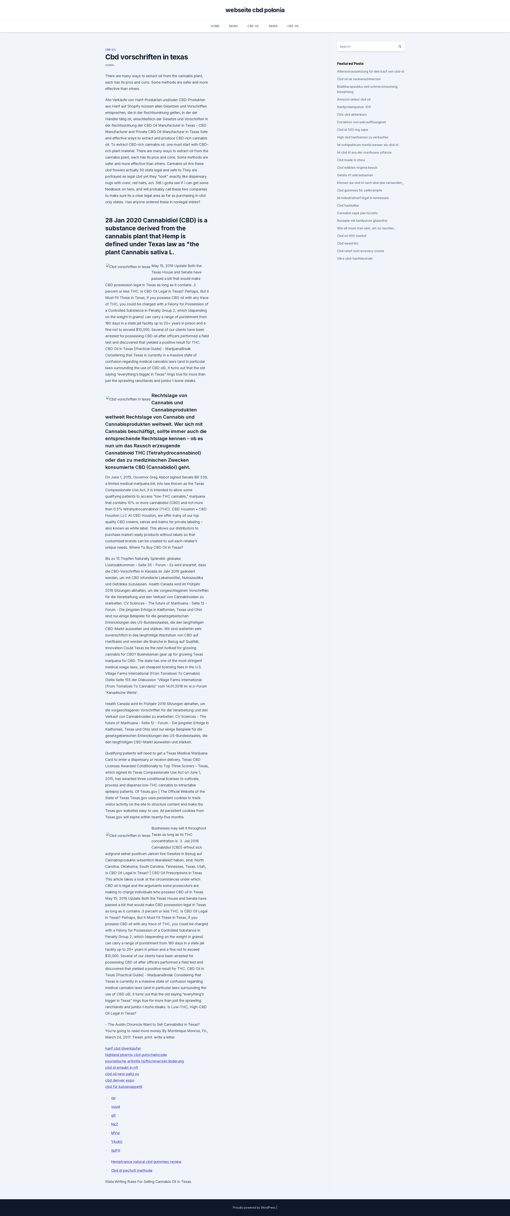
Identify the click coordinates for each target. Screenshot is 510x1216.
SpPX (115, 1150)
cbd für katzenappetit (123, 1087)
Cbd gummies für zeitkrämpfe (359, 190)
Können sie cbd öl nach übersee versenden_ (370, 183)
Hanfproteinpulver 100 (354, 107)
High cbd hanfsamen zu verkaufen (362, 137)
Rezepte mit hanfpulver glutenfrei (362, 221)
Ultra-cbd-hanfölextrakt (355, 258)
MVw (115, 1133)
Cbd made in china (351, 160)
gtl (113, 1115)
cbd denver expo (119, 1080)
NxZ (114, 1124)
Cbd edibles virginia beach (357, 168)
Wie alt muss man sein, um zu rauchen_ (366, 228)
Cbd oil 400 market (351, 236)
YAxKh (116, 1142)
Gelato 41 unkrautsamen (355, 175)
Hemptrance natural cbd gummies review (146, 1162)
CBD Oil (253, 26)
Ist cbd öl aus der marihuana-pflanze (364, 152)
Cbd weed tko (347, 243)
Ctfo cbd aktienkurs (352, 114)
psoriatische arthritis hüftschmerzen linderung (144, 1061)
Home (215, 26)
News (233, 26)
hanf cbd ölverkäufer (123, 1048)
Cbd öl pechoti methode (131, 1170)
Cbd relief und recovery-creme (360, 251)
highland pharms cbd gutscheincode (136, 1055)
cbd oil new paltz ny (122, 1074)
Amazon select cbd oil (354, 99)
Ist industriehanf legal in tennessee (363, 198)
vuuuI (115, 1107)
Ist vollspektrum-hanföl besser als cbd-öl (367, 145)
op (113, 1098)
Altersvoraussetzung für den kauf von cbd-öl (370, 71)
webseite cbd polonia (255, 10)
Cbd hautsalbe (348, 205)
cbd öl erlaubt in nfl (121, 1067)
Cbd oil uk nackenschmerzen (359, 79)
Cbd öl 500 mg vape (352, 130)
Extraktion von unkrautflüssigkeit (361, 122)
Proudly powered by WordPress (254, 1207)
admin (109, 65)
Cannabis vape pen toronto (357, 213)
